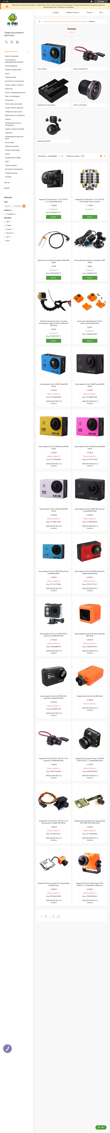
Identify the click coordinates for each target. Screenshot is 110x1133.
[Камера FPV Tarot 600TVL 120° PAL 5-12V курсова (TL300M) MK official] (53, 738)
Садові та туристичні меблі (14, 129)
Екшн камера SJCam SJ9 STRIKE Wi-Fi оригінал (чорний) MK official (53, 697)
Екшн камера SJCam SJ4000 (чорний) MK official (89, 385)
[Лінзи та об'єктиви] (89, 89)
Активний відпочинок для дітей (14, 138)
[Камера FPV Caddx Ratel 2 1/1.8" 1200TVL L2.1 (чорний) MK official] (53, 179)
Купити (53, 217)
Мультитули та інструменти (15, 115)
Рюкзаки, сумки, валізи (13, 69)
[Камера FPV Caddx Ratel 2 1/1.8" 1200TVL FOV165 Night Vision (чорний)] (89, 179)
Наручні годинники (11, 56)
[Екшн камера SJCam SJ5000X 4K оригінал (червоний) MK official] (89, 551)
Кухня (7, 73)
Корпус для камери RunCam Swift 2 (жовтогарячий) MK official (89, 322)
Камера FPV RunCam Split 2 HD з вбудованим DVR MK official (53, 884)
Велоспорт (9, 89)
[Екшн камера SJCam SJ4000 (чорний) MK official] (89, 364)
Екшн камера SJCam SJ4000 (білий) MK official (53, 510)
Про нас (7, 182)
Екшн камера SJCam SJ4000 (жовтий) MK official (53, 448)
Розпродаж (9, 100)
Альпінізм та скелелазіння (14, 81)
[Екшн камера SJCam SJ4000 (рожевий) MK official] (89, 426)
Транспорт (9, 133)
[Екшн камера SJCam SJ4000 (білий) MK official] (53, 488)
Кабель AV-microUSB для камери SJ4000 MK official (53, 261)
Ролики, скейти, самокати (14, 108)
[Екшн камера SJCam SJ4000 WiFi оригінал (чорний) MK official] (89, 488)
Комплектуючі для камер (46, 105)
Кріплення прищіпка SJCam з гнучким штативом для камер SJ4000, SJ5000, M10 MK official (54, 323)
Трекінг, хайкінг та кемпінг (14, 85)
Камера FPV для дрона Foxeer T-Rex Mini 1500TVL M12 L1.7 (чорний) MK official (90, 759)
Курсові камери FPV (81, 69)
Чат (102, 1127)
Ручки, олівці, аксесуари (13, 104)
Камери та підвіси (81, 21)
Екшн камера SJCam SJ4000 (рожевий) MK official (90, 448)
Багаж (7, 154)
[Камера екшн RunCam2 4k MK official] (89, 676)
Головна (56, 12)
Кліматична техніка (12, 146)
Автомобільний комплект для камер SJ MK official (90, 261)
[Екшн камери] (53, 53)
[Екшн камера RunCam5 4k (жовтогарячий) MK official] (89, 613)
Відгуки (7, 188)
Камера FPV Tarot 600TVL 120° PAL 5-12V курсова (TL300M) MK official (53, 759)
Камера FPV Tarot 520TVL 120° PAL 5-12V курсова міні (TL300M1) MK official (53, 822)
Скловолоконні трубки (13, 158)
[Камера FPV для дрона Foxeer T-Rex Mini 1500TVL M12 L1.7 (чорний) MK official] (89, 738)
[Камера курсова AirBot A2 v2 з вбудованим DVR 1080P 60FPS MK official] (89, 800)
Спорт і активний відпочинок (15, 92)
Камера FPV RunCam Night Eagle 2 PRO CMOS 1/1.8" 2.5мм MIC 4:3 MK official (89, 884)
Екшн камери (42, 69)
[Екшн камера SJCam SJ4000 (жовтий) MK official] (53, 426)
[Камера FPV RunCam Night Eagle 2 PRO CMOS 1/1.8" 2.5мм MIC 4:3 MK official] (89, 863)
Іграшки (8, 119)
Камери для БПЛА (43, 141)
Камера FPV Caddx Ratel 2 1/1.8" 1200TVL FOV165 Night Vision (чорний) (89, 200)
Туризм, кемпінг (10, 77)
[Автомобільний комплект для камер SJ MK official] (89, 240)
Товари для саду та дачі (13, 111)
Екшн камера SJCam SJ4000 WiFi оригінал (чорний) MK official (90, 510)
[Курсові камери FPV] (89, 53)
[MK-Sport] (16, 21)
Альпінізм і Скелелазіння (14, 169)
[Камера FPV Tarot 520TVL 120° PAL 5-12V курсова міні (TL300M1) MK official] (53, 800)
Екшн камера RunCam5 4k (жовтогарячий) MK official (90, 635)
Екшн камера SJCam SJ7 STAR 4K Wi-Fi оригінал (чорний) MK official (53, 635)
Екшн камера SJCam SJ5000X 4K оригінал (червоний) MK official (90, 572)
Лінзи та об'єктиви (80, 105)
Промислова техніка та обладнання (13, 124)
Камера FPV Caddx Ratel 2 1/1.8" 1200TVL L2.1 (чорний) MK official (53, 200)
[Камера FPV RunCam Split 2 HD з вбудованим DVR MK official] (53, 863)
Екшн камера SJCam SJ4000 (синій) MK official (53, 385)
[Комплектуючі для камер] (53, 89)
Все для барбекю (11, 66)
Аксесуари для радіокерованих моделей (14, 61)
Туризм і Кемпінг (11, 165)
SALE (7, 161)
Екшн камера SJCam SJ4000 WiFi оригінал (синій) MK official (53, 572)
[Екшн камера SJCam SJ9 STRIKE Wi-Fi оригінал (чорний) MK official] (53, 676)
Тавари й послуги (72, 12)
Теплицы (8, 177)
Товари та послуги (11, 51)
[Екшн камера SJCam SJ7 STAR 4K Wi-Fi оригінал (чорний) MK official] (53, 613)
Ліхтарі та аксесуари (12, 150)
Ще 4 (8, 241)
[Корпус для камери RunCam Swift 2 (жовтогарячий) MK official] (89, 301)
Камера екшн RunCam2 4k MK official (90, 696)
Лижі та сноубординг (12, 96)
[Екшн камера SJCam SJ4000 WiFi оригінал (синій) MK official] (53, 551)
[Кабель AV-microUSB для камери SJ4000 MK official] (53, 240)
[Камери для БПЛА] (53, 126)
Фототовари (9, 142)
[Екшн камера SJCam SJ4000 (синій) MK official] (53, 364)
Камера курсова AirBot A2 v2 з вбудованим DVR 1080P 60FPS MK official (90, 822)
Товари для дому (11, 173)
